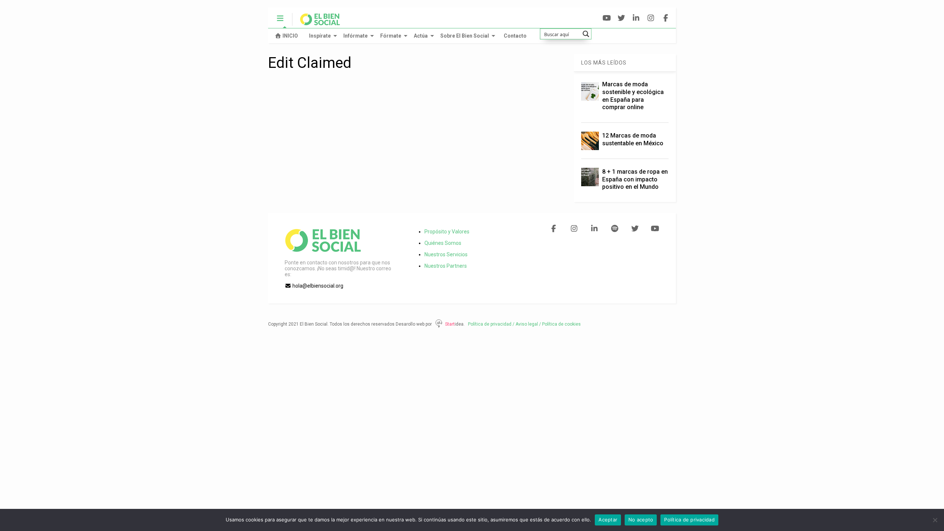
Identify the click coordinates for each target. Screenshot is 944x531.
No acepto (640, 520)
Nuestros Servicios (446, 254)
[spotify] (614, 228)
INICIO (290, 36)
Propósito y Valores (446, 232)
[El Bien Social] (316, 22)
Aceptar (607, 520)
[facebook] (665, 18)
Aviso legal (527, 324)
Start (450, 324)
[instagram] (651, 18)
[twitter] (621, 18)
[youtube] (606, 18)
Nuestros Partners (445, 266)
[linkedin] (636, 18)
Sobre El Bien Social (464, 36)
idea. (460, 324)
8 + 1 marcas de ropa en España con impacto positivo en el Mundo (635, 179)
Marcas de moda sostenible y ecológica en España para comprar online (633, 96)
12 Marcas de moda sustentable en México (632, 139)
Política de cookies (561, 324)
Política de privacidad (488, 324)
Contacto (515, 36)
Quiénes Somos (442, 243)
